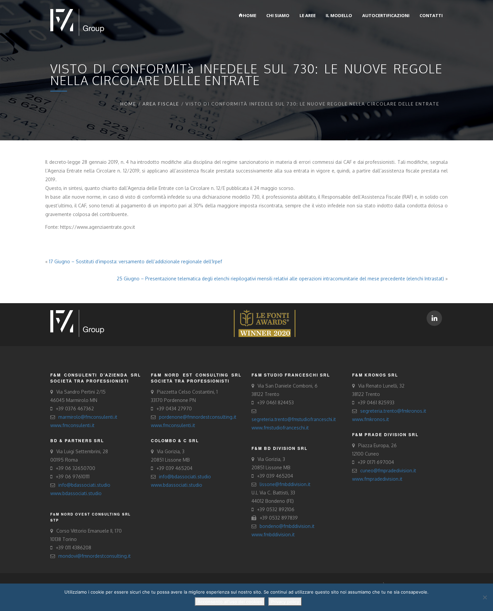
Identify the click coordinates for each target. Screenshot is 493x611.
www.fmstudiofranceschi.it (280, 427)
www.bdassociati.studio (76, 493)
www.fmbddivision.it (273, 534)
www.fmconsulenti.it (72, 425)
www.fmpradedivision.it (377, 479)
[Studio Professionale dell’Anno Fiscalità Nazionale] (264, 323)
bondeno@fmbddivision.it (287, 526)
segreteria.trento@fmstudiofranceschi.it (294, 419)
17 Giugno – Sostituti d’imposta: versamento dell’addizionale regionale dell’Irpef (135, 261)
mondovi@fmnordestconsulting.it (94, 556)
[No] (484, 597)
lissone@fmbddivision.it (285, 484)
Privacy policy (285, 601)
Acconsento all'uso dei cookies (230, 601)
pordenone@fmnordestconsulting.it (197, 417)
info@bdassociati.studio (84, 485)
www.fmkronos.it (370, 419)
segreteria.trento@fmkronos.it (393, 411)
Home (128, 104)
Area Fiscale (161, 104)
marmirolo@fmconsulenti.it (87, 417)
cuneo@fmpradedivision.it (388, 470)
